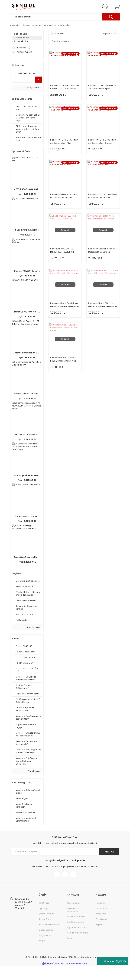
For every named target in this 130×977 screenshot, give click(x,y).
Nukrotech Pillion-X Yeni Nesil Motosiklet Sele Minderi (63, 196)
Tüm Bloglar (34, 771)
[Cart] (116, 6)
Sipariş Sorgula (46, 930)
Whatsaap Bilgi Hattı (115, 961)
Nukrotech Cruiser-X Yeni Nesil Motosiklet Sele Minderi (102, 196)
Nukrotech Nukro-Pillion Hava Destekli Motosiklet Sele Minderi (102, 305)
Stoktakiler (60, 33)
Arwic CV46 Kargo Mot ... (27, 557)
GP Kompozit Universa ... (27, 434)
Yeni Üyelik (44, 903)
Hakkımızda (73, 903)
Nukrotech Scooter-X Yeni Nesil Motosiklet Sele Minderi (102, 250)
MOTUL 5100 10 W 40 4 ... (27, 311)
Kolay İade (101, 913)
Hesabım (100, 903)
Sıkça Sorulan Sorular (77, 932)
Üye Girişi (43, 908)
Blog (69, 938)
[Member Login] (104, 6)
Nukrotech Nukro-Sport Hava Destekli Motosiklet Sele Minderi (64, 305)
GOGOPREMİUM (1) (24, 52)
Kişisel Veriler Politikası (77, 927)
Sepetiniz (100, 924)
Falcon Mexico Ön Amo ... (27, 393)
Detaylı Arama (33, 87)
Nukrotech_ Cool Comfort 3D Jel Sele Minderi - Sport (102, 87)
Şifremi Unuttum (46, 913)
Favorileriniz (101, 919)
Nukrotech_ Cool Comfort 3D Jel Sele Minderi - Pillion (64, 141)
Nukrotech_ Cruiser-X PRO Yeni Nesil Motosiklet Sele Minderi (64, 87)
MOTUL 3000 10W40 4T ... (27, 189)
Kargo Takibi (45, 935)
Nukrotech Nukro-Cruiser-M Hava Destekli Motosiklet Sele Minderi (64, 359)
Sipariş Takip (102, 908)
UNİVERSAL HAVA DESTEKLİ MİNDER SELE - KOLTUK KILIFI (62, 250)
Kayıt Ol (109, 851)
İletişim (42, 940)
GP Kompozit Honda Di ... (27, 475)
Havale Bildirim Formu (49, 924)
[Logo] (23, 6)
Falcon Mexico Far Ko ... (27, 516)
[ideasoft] (48, 963)
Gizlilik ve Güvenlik (76, 916)
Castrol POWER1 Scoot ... (27, 270)
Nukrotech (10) (23, 47)
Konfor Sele (63, 25)
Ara (38, 79)
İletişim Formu (45, 919)
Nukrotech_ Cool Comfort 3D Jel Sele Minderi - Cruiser (102, 141)
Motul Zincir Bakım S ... (27, 352)
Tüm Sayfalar (33, 627)
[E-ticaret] (64, 963)
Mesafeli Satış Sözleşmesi (74, 910)
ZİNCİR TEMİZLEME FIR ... (27, 230)
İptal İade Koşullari (76, 922)
